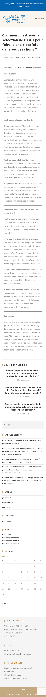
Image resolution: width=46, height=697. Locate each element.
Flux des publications (10, 538)
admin (6, 57)
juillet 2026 (6, 498)
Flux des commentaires (11, 541)
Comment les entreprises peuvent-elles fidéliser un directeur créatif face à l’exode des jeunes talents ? (23, 390)
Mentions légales (32, 694)
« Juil (4, 604)
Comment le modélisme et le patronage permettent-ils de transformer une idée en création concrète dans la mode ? (23, 481)
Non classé (36, 57)
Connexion (6, 535)
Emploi (23, 690)
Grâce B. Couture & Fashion (19, 68)
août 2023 (6, 507)
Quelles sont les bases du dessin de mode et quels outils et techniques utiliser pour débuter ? (23, 407)
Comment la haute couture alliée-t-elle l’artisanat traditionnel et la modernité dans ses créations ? (23, 373)
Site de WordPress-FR (10, 544)
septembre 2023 (8, 502)
